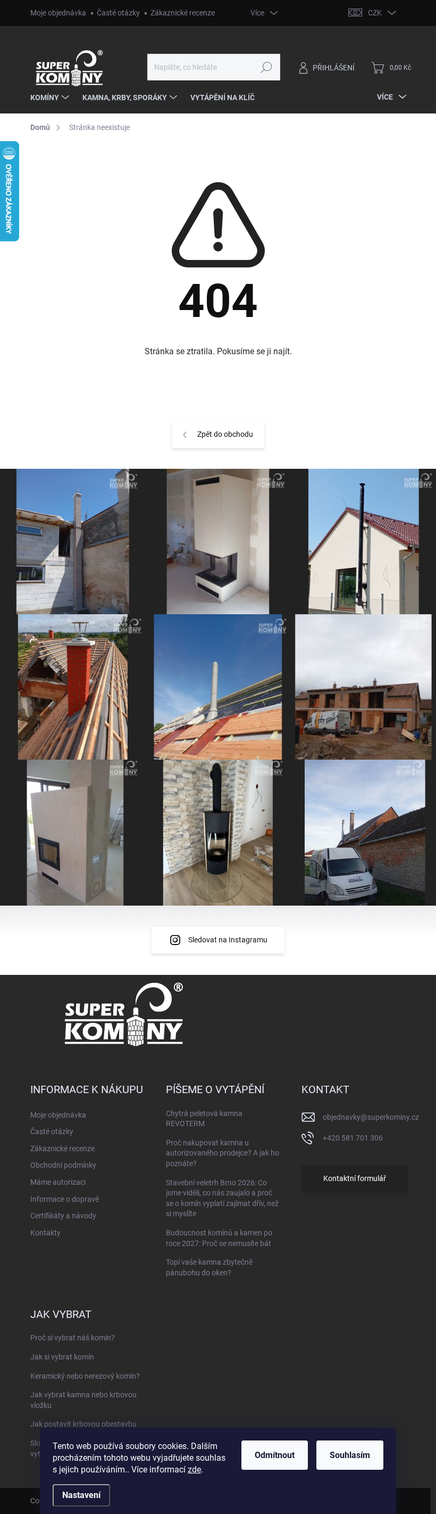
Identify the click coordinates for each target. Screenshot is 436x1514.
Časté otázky (118, 13)
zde (194, 1469)
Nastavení (81, 1495)
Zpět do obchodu (225, 434)
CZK (375, 13)
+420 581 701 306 (353, 1138)
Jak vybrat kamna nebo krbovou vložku (83, 1400)
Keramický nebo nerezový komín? (85, 1376)
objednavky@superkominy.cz (371, 1117)
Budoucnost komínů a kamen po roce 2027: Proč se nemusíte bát (219, 1238)
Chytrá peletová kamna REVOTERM (204, 1118)
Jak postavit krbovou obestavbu (83, 1424)
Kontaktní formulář (354, 1178)
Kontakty (45, 1232)
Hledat (266, 67)
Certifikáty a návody (63, 1215)
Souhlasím (350, 1455)
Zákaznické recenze (182, 13)
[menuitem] (51, 97)
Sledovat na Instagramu (227, 939)
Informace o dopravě (64, 1199)
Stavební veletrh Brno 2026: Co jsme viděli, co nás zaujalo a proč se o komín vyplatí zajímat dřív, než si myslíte (222, 1198)
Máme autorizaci (58, 1182)
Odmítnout (275, 1455)
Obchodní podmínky (63, 1165)
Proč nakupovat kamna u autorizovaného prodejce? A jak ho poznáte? (222, 1153)
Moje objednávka (58, 13)
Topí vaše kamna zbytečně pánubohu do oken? (209, 1267)
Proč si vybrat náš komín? (72, 1337)
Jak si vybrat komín (62, 1357)
